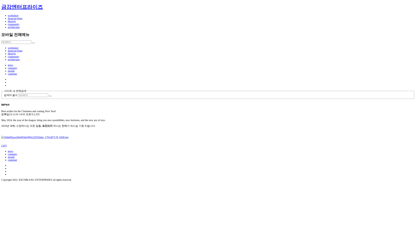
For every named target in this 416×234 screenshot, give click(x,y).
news (10, 151)
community (13, 24)
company (12, 154)
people (11, 157)
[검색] (33, 42)
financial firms (15, 18)
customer (12, 160)
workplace (13, 15)
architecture (14, 27)
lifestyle (12, 21)
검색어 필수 (11, 95)
